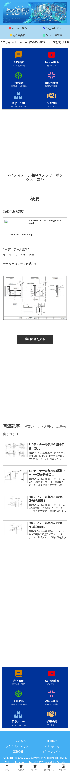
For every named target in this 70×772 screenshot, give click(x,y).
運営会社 (18, 751)
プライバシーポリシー (18, 746)
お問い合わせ (51, 746)
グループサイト (52, 751)
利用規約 (52, 741)
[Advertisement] (35, 137)
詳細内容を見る (35, 339)
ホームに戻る (18, 741)
